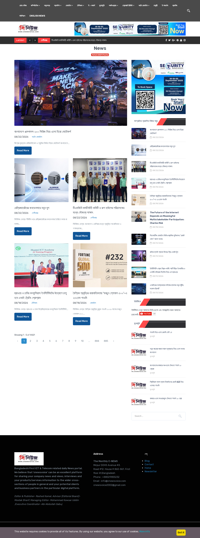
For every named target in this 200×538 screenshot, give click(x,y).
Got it (181, 532)
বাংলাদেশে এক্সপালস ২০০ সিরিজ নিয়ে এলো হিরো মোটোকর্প (42, 131)
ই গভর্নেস (165, 5)
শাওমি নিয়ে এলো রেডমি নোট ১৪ (161, 332)
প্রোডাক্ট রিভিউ (127, 5)
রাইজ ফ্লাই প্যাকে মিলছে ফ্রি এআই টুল (164, 252)
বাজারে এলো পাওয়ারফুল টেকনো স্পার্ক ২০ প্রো (166, 398)
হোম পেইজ (23, 5)
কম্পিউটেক (35, 5)
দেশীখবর (44, 40)
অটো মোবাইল (143, 5)
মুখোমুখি (102, 5)
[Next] (35, 40)
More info (144, 531)
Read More (23, 150)
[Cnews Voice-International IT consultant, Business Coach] (29, 458)
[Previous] (30, 40)
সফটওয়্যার (113, 5)
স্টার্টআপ (22, 16)
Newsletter (151, 471)
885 (106, 341)
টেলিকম (80, 5)
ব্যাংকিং (174, 5)
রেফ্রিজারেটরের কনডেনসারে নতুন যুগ (31, 208)
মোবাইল (68, 5)
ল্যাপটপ (57, 5)
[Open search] (189, 10)
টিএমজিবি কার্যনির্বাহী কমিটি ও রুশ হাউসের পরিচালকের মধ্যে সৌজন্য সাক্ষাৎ (79, 40)
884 (97, 341)
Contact (149, 464)
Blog (147, 461)
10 (82, 341)
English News (37, 16)
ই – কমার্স (91, 5)
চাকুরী (156, 5)
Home (148, 468)
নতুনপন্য (47, 5)
